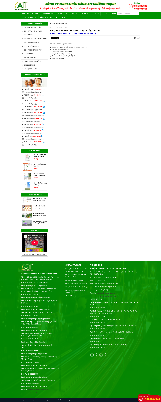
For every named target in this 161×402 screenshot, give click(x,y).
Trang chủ (25, 13)
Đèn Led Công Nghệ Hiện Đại (60, 49)
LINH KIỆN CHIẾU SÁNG (30, 69)
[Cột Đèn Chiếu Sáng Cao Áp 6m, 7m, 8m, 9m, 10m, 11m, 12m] (27, 157)
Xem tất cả (68, 44)
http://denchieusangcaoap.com (37, 390)
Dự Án (97, 13)
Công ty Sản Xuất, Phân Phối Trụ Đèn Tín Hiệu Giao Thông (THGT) (70, 47)
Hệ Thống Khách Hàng (60, 23)
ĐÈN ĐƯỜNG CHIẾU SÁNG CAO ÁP (33, 50)
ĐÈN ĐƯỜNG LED (28, 35)
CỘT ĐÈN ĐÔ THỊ (86, 13)
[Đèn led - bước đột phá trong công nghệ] (27, 208)
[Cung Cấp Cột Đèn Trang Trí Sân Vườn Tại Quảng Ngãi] (27, 200)
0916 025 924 (152, 399)
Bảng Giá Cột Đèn (46, 17)
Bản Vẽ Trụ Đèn (61, 17)
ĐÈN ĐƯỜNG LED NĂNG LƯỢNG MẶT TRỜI (35, 38)
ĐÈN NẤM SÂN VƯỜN (29, 57)
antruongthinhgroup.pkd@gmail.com (34, 115)
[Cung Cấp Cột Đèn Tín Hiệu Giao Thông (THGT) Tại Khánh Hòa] (27, 223)
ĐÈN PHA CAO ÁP (28, 54)
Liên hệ (113, 13)
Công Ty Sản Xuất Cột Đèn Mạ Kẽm (62, 51)
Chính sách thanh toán (58, 58)
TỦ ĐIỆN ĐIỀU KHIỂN (29, 65)
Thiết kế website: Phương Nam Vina (66, 400)
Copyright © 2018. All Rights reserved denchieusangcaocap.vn (37, 400)
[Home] (80, 6)
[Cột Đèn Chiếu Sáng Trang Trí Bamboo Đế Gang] (27, 176)
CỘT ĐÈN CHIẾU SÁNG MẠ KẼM (32, 27)
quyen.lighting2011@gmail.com (33, 110)
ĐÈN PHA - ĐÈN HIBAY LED (31, 46)
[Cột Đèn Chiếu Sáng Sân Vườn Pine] (27, 167)
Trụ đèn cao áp (48, 13)
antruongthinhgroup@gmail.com (33, 92)
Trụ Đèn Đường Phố (30, 17)
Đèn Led (74, 13)
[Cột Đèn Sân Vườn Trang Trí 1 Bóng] (27, 186)
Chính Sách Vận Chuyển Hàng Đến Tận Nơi (64, 56)
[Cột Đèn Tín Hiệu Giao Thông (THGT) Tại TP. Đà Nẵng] (27, 215)
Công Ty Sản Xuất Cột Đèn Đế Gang (62, 54)
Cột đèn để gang (62, 13)
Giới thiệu (35, 13)
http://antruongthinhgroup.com (37, 393)
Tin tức (104, 13)
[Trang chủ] (50, 23)
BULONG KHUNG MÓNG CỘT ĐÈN (33, 61)
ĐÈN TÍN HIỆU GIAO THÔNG (31, 42)
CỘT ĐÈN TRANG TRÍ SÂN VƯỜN (33, 31)
